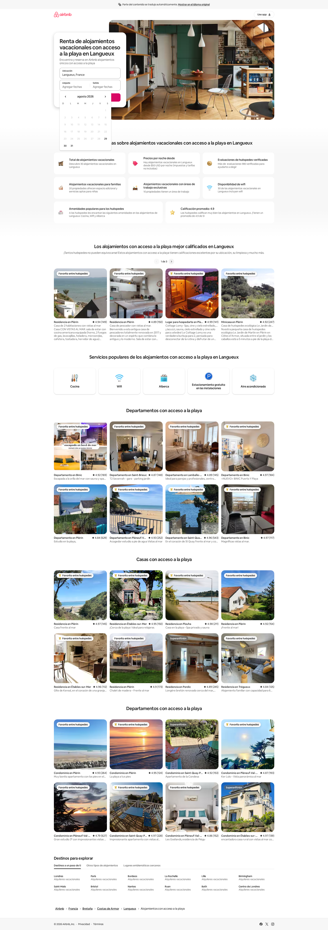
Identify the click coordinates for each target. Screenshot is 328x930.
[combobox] (90, 75)
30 (65, 145)
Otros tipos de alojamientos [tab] (102, 865)
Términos (98, 924)
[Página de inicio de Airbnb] (62, 14)
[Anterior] (156, 261)
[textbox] (74, 87)
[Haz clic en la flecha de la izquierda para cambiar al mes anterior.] (66, 97)
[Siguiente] (171, 261)
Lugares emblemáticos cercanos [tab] (141, 865)
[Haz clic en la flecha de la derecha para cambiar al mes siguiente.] (105, 97)
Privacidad (84, 924)
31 (72, 145)
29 (105, 138)
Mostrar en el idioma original (194, 4)
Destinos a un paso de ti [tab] (67, 865)
